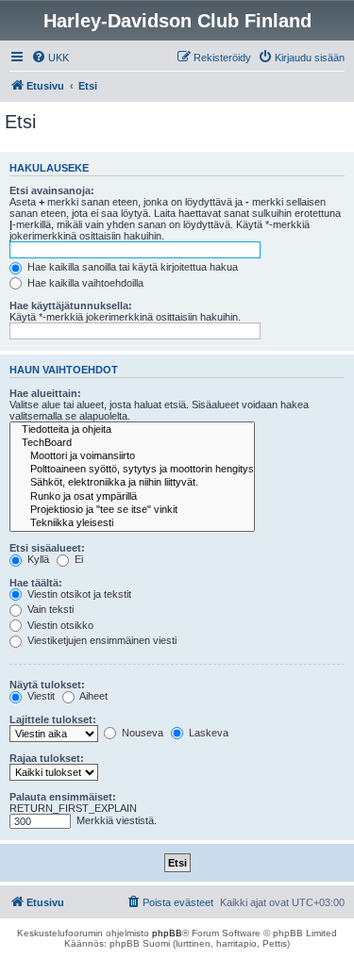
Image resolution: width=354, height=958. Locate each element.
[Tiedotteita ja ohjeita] (132, 430)
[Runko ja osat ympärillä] (132, 497)
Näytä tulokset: (47, 684)
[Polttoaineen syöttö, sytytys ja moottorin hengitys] (132, 469)
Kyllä (37, 559)
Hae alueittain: (45, 393)
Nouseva (141, 732)
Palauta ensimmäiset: (62, 796)
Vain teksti (49, 609)
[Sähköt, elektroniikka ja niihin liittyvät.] (132, 482)
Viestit (40, 696)
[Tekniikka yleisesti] (132, 523)
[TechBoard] (132, 443)
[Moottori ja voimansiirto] (132, 456)
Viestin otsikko (59, 625)
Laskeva (207, 732)
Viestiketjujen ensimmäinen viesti (101, 640)
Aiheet (92, 696)
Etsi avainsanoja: (51, 190)
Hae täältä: (35, 582)
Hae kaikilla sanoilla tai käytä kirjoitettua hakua (131, 267)
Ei (77, 559)
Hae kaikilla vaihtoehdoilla (84, 283)
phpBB (167, 933)
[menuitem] (50, 57)
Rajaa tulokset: (46, 758)
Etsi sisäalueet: (47, 547)
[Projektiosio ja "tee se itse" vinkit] (132, 510)
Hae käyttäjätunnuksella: (70, 305)
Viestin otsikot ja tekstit (78, 594)
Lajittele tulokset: (52, 719)
